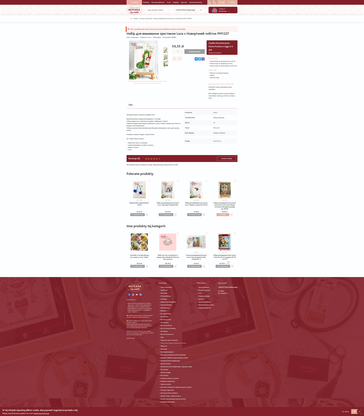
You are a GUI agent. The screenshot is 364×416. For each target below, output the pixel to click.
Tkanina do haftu (165, 384)
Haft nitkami (164, 369)
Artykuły (176, 2)
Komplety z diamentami (167, 381)
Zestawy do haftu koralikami (169, 393)
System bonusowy (195, 2)
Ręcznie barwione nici (166, 334)
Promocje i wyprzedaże (145, 18)
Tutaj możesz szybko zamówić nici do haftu (173, 343)
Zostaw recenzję (226, 158)
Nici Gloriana (164, 316)
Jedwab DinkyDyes (166, 305)
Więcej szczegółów (215, 53)
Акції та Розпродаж (132, 37)
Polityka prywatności (204, 308)
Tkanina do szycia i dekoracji (169, 340)
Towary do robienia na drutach (169, 378)
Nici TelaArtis (164, 322)
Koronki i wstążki (165, 372)
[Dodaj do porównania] (174, 58)
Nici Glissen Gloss (165, 313)
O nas (169, 2)
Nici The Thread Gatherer (168, 328)
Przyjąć (356, 411)
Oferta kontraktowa (204, 302)
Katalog (135, 2)
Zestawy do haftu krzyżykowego (170, 361)
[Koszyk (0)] (214, 10)
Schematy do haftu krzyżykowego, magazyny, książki (176, 366)
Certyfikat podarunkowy (167, 402)
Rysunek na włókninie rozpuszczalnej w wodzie (174, 358)
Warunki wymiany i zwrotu (206, 305)
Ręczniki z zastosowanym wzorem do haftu (173, 399)
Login (222, 2)
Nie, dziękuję (345, 411)
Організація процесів (167, 352)
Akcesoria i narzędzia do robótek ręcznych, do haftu (175, 387)
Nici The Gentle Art (166, 325)
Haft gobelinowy (165, 296)
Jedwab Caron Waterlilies (168, 302)
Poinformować (194, 52)
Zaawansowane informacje (41, 413)
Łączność (184, 2)
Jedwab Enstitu (165, 308)
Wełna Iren (163, 346)
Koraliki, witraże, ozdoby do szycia (170, 396)
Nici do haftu (164, 375)
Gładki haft (163, 290)
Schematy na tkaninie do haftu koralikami (173, 355)
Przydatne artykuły (204, 296)
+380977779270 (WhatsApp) (185, 10)
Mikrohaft (163, 311)
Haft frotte (163, 293)
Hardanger (163, 299)
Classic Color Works (166, 287)
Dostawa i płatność (158, 2)
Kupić (224, 214)
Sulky (162, 337)
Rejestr (233, 2)
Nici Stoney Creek (165, 319)
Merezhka (201, 283)
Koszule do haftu (165, 363)
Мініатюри (163, 349)
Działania (146, 2)
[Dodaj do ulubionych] (179, 58)
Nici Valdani (164, 331)
